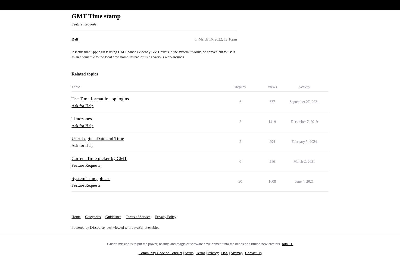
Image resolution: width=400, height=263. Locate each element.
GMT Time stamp (96, 16)
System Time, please (91, 178)
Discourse (97, 227)
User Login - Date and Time (98, 138)
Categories (93, 217)
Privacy (213, 253)
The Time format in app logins (100, 98)
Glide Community (15, 5)
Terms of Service (138, 217)
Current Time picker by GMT (99, 158)
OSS (224, 253)
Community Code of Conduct (160, 253)
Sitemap (237, 253)
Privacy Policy (165, 217)
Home (76, 217)
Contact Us (253, 253)
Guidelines (113, 217)
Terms (200, 253)
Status (189, 253)
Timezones (82, 118)
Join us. (287, 244)
